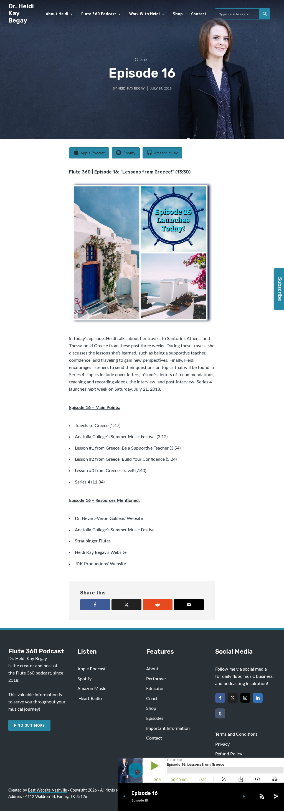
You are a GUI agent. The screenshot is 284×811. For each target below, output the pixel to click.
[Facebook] (220, 698)
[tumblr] (220, 713)
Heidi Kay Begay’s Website (100, 552)
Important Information (168, 728)
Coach (152, 698)
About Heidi (57, 13)
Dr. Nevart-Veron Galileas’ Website (109, 518)
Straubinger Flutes (93, 541)
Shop (178, 13)
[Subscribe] (262, 796)
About (152, 669)
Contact (198, 13)
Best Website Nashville (47, 790)
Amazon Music (91, 688)
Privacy (222, 744)
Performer (156, 679)
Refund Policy (228, 754)
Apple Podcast (91, 669)
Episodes (154, 718)
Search (264, 13)
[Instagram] (245, 698)
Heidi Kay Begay (131, 88)
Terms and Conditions (236, 734)
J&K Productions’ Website (100, 564)
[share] (276, 796)
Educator (155, 688)
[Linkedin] (258, 698)
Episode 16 (144, 793)
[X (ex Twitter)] (233, 698)
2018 (143, 59)
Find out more (29, 725)
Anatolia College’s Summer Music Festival (115, 437)
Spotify (84, 679)
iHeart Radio (89, 698)
